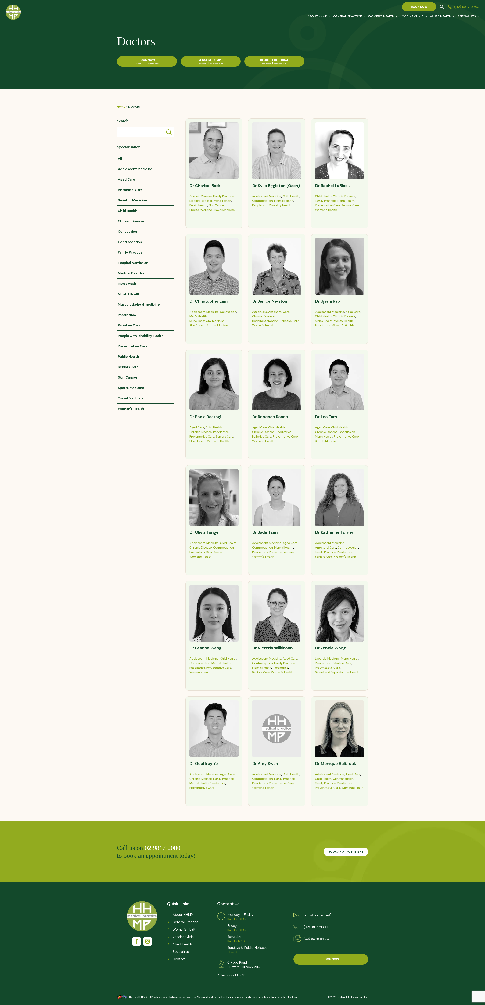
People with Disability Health (271, 205)
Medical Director (200, 201)
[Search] (169, 132)
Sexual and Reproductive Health (337, 672)
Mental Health (283, 201)
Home (121, 107)
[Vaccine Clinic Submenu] (425, 16)
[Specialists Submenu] (477, 16)
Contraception (262, 201)
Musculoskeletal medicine (207, 321)
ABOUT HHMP (317, 16)
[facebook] (136, 941)
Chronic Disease (200, 196)
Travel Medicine (224, 210)
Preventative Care (327, 205)
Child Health (291, 196)
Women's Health (326, 210)
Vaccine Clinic (412, 16)
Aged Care (259, 312)
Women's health (381, 16)
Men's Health (222, 201)
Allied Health (440, 16)
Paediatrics (323, 325)
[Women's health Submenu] (396, 16)
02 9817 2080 (163, 847)
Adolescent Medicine (266, 196)
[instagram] (147, 941)
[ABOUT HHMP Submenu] (328, 16)
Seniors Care (350, 205)
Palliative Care (289, 321)
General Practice (347, 16)
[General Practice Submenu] (363, 16)
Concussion (228, 312)
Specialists (467, 16)
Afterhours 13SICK (231, 975)
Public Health (198, 205)
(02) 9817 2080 (316, 927)
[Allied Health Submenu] (453, 16)
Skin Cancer (217, 205)
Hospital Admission (265, 321)
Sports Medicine (200, 210)
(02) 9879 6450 (316, 938)
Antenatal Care (278, 312)
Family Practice (223, 196)
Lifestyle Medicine (327, 659)
